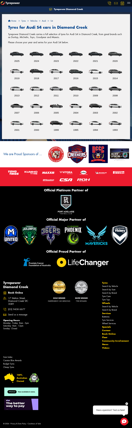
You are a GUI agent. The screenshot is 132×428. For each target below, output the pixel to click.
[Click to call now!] (109, 3)
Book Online (109, 333)
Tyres (105, 282)
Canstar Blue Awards (12, 360)
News (105, 344)
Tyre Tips (106, 299)
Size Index (7, 357)
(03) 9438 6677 (16, 309)
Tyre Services (108, 320)
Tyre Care (106, 296)
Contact (106, 330)
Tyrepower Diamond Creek (68, 9)
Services (106, 313)
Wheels (106, 303)
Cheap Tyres (8, 367)
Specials (106, 326)
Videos (105, 347)
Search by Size (108, 289)
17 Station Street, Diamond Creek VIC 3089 (18, 301)
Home (13, 21)
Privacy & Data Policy (18, 424)
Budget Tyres (8, 363)
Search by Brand (109, 293)
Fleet (104, 337)
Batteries (105, 316)
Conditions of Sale (34, 424)
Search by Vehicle (110, 286)
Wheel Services (109, 323)
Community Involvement (115, 340)
